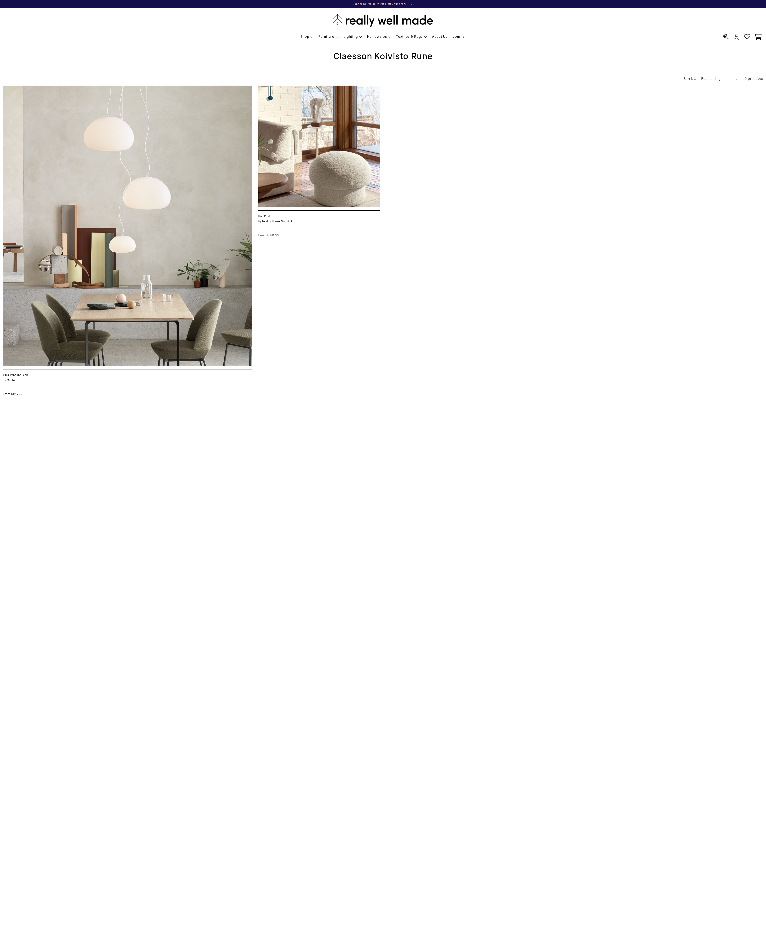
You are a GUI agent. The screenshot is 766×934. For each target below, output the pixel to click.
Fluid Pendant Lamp (21, 88)
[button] (307, 37)
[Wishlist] (747, 36)
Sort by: (690, 79)
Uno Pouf (266, 88)
